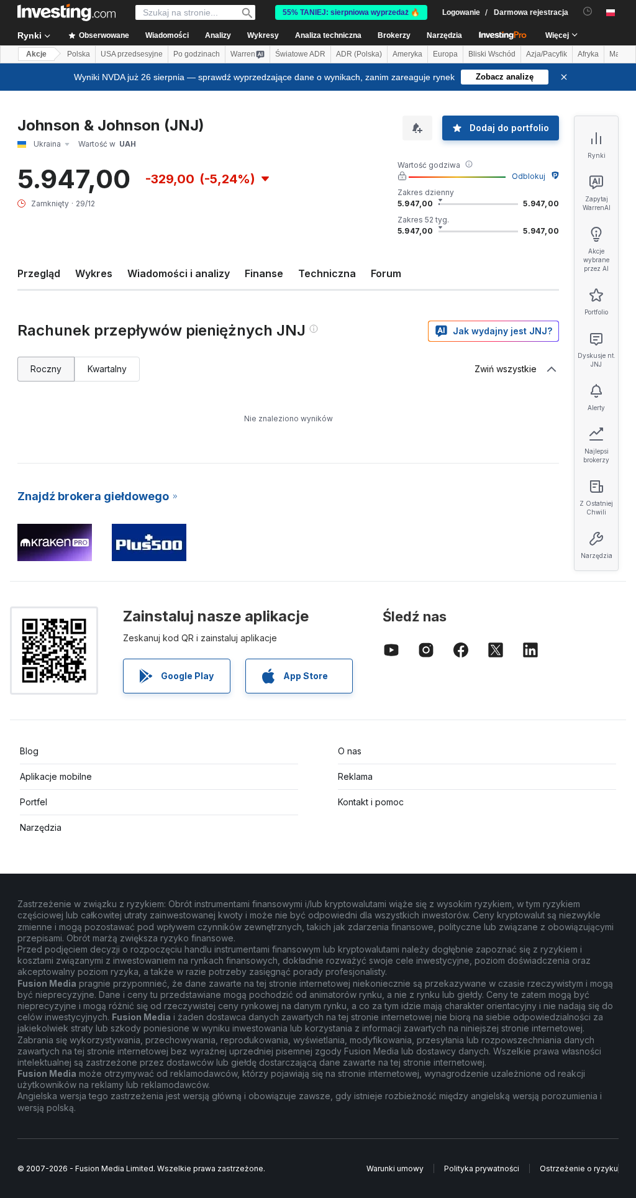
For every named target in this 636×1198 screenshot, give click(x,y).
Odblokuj (528, 176)
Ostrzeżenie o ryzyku (579, 1168)
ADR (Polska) (359, 54)
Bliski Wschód (492, 54)
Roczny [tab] (45, 369)
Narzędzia (40, 827)
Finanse (264, 273)
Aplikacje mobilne (56, 776)
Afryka (588, 54)
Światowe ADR (300, 54)
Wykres (93, 273)
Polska (78, 54)
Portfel (33, 802)
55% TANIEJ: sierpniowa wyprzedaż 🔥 (351, 12)
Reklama (355, 776)
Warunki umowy (395, 1168)
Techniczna (327, 273)
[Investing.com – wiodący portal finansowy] (66, 12)
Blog (29, 751)
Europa (445, 54)
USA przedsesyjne (132, 54)
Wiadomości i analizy (178, 273)
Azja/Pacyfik (546, 54)
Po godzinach (196, 54)
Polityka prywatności (481, 1168)
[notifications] (588, 11)
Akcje (36, 54)
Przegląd (38, 273)
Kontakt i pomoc (371, 802)
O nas (349, 751)
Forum (386, 273)
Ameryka (407, 54)
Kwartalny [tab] (107, 369)
